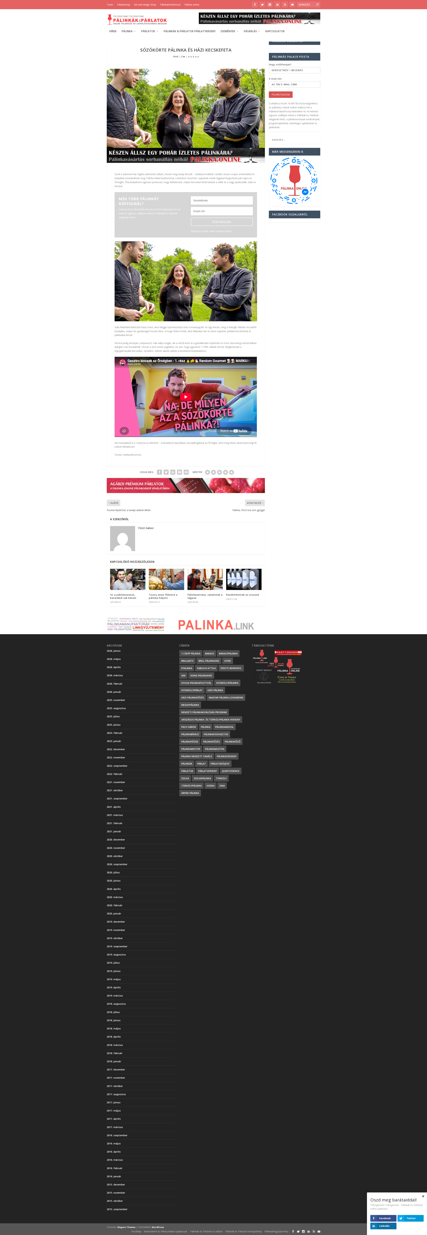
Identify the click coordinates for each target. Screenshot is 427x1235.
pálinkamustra (214, 749)
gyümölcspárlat (192, 690)
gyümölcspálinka (227, 682)
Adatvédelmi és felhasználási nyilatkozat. (166, 1231)
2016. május (114, 1143)
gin (183, 675)
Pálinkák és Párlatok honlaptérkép (243, 1231)
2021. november (116, 782)
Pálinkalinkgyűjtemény (276, 1231)
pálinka (205, 726)
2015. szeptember (117, 1209)
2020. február (114, 905)
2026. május (114, 659)
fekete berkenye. (231, 668)
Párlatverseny (207, 771)
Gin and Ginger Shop (145, 4)
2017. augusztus (116, 1094)
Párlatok (148, 31)
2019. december (116, 921)
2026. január (114, 691)
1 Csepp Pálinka (190, 653)
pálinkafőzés (211, 741)
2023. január (114, 741)
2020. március (115, 897)
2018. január (114, 1061)
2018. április (114, 1036)
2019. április (114, 987)
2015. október (115, 1200)
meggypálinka (190, 704)
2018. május (114, 1028)
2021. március (115, 815)
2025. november (116, 700)
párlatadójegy (220, 763)
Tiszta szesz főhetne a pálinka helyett (163, 596)
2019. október (115, 938)
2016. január (114, 1176)
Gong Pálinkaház (201, 675)
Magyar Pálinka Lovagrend (226, 697)
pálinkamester (190, 749)
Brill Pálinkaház (208, 660)
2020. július (113, 872)
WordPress (158, 1227)
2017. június (113, 1102)
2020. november (116, 847)
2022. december (116, 749)
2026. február (114, 683)
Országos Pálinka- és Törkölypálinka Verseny (210, 719)
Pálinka (127, 31)
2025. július (113, 716)
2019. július (113, 962)
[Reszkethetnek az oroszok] (244, 579)
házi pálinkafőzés (192, 697)
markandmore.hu (132, 454)
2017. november (116, 1077)
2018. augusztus (116, 1003)
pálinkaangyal (224, 726)
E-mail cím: (275, 78)
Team (110, 4)
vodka (210, 785)
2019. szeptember (117, 946)
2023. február (114, 732)
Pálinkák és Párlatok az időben (206, 1231)
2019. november (116, 930)
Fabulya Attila (206, 668)
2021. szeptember (117, 798)
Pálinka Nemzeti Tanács (196, 756)
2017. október (115, 1086)
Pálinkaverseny (227, 756)
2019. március (115, 995)
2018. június (113, 1020)
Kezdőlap (136, 1231)
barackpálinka (228, 653)
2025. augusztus (116, 708)
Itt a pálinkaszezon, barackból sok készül (123, 596)
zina (222, 785)
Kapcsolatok (275, 31)
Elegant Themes (126, 1227)
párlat (201, 763)
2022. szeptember (117, 765)
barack (209, 653)
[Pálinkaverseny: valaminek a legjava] (205, 579)
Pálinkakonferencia (170, 4)
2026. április (114, 667)
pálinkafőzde (189, 741)
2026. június (113, 650)
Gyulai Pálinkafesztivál (196, 682)
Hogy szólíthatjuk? (280, 64)
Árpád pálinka (190, 793)
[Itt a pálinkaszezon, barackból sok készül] (127, 579)
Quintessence (231, 771)
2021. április (114, 806)
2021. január (114, 831)
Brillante (187, 660)
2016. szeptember (117, 1135)
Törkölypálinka (191, 785)
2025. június (113, 724)
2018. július (113, 1012)
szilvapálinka (202, 778)
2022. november (116, 757)
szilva (185, 778)
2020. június (113, 880)
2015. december (116, 1184)
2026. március (115, 675)
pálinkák (186, 763)
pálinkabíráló (190, 734)
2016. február (114, 1168)
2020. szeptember (117, 864)
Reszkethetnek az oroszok (242, 594)
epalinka (186, 668)
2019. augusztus (116, 954)
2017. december (116, 1069)
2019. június (113, 971)
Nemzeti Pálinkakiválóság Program (204, 712)
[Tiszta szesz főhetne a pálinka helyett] (166, 579)
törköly (221, 778)
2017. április (114, 1118)
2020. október (115, 856)
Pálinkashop (123, 4)
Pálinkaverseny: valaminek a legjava (205, 596)
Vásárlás (250, 31)
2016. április (114, 1151)
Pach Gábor (188, 726)
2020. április (114, 889)
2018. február (114, 1053)
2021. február (114, 823)
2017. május (114, 1110)
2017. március (115, 1127)
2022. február (114, 774)
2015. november (116, 1192)
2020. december (116, 839)
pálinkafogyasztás (216, 734)
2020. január (114, 913)
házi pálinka (215, 690)
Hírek (113, 31)
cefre (227, 660)
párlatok (187, 771)
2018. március (115, 1045)
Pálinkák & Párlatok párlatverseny (190, 31)
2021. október (115, 790)
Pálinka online (191, 4)
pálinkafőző (233, 741)
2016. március (115, 1159)
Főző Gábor (146, 528)
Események (228, 31)
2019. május (114, 979)
